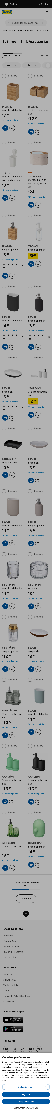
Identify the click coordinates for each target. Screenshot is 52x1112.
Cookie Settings (24, 1087)
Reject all (26, 1094)
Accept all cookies (26, 1101)
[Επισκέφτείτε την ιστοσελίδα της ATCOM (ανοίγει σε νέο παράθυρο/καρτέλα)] (26, 1108)
